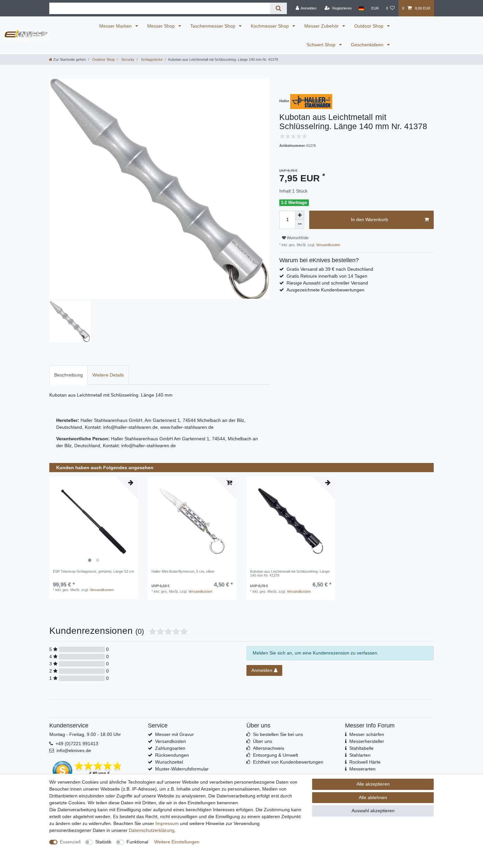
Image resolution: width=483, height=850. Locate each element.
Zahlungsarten (170, 748)
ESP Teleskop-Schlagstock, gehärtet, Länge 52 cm (93, 571)
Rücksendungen (172, 755)
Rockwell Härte (364, 762)
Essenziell (70, 841)
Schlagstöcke (151, 59)
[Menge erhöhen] (299, 215)
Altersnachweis (268, 748)
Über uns (262, 741)
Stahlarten (360, 755)
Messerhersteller (366, 741)
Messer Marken (116, 26)
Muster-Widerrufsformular (182, 768)
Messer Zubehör (322, 26)
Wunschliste (297, 238)
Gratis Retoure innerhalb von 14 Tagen (327, 276)
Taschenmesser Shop (213, 26)
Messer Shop (161, 26)
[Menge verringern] (299, 224)
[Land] (361, 8)
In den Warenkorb (369, 219)
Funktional (137, 841)
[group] (93, 521)
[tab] (68, 375)
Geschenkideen (368, 44)
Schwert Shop (322, 44)
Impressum (167, 823)
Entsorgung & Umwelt (275, 755)
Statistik (103, 841)
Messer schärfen (366, 734)
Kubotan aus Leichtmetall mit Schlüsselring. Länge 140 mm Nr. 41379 (290, 573)
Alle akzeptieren (373, 784)
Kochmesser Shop (270, 26)
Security (127, 59)
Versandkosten (327, 245)
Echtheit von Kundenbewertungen (288, 762)
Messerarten (362, 768)
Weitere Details (108, 375)
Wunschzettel (169, 762)
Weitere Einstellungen (176, 841)
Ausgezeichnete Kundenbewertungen (325, 289)
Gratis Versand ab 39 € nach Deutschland (330, 269)
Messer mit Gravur (174, 734)
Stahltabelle (361, 748)
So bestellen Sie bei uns (278, 734)
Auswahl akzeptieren (373, 810)
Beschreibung (68, 375)
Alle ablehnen (373, 797)
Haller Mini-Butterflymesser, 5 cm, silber (183, 571)
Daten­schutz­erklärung (151, 830)
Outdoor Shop (369, 26)
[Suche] (278, 8)
